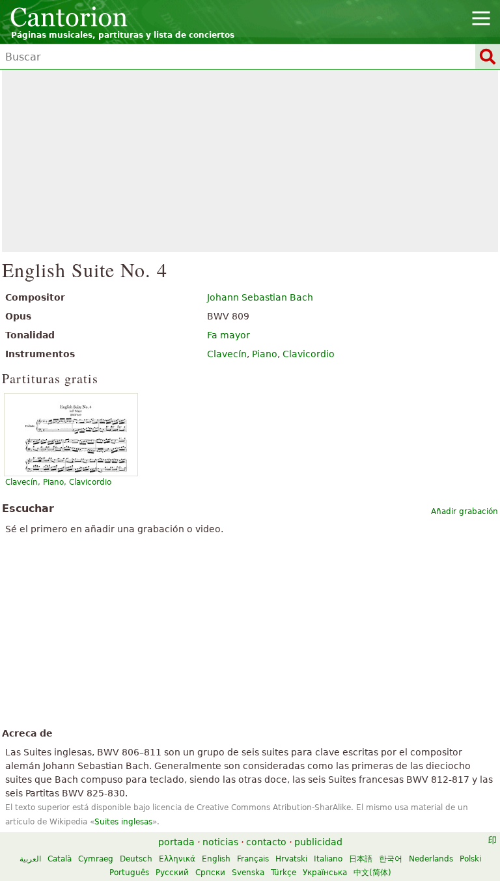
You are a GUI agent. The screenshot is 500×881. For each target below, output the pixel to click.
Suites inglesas (123, 821)
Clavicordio (309, 354)
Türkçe (283, 872)
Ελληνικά (177, 858)
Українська (325, 872)
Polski (470, 858)
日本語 (360, 858)
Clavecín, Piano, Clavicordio (58, 482)
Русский (172, 872)
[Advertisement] (250, 161)
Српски (210, 872)
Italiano (328, 858)
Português (129, 872)
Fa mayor (228, 335)
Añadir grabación (464, 511)
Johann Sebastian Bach (260, 297)
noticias (220, 842)
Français (253, 858)
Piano (264, 354)
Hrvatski (291, 858)
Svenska (248, 872)
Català (60, 858)
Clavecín (227, 354)
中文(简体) (372, 872)
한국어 (390, 858)
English (216, 858)
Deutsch (136, 858)
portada (176, 842)
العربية (30, 858)
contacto (266, 842)
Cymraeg (95, 858)
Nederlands (431, 858)
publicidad (318, 842)
